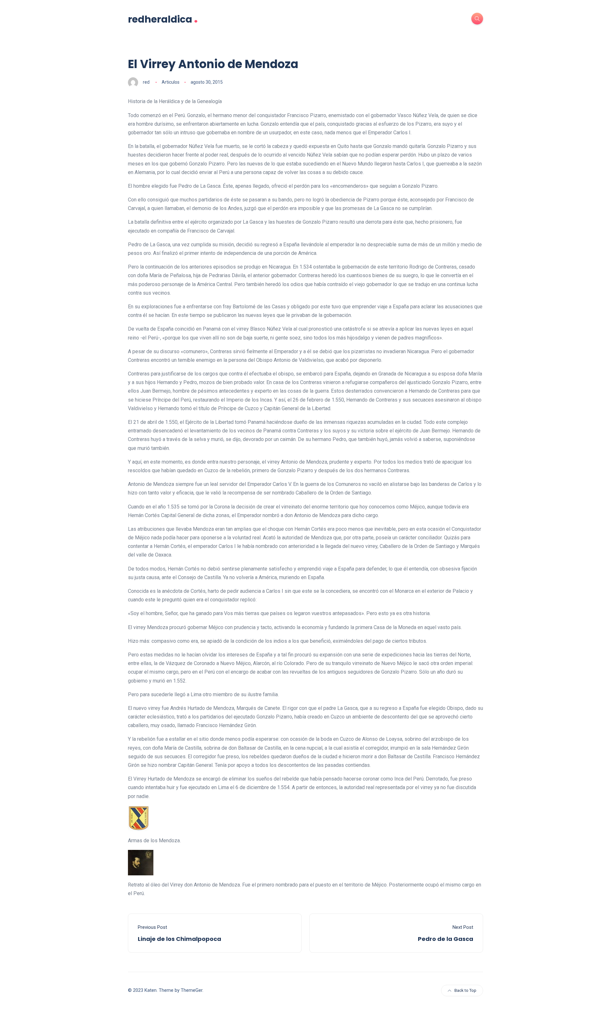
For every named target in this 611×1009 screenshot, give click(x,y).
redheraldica (163, 18)
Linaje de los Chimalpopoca (179, 939)
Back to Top (465, 990)
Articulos (170, 82)
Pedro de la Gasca (445, 939)
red (146, 82)
